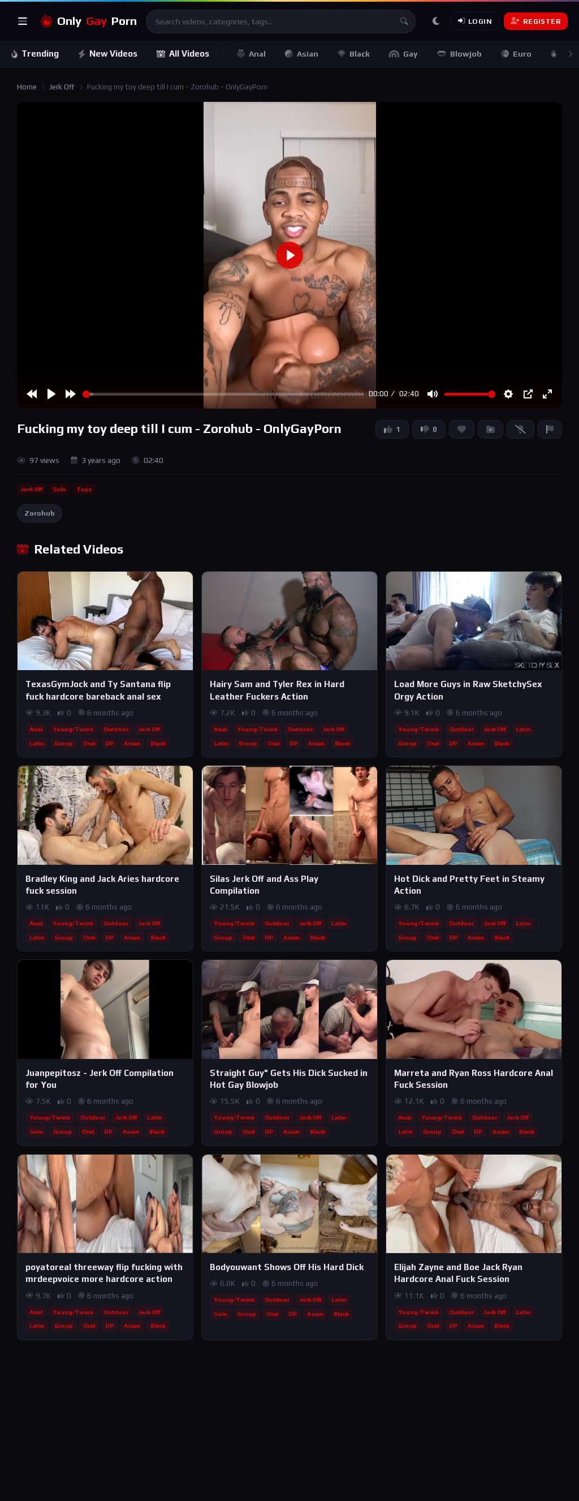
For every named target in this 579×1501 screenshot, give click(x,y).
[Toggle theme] (436, 21)
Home (27, 87)
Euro (522, 53)
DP (109, 743)
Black (359, 53)
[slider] (223, 394)
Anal (257, 53)
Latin (36, 743)
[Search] (403, 21)
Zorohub (39, 513)
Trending (40, 53)
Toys (84, 489)
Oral (89, 743)
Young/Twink (73, 729)
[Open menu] (22, 21)
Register (542, 21)
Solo (59, 489)
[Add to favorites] (184, 585)
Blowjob (466, 53)
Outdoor (115, 729)
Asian (307, 53)
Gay (410, 53)
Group (63, 743)
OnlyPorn (97, 21)
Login (480, 21)
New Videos (113, 53)
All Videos (189, 53)
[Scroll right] (570, 54)
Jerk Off (62, 87)
